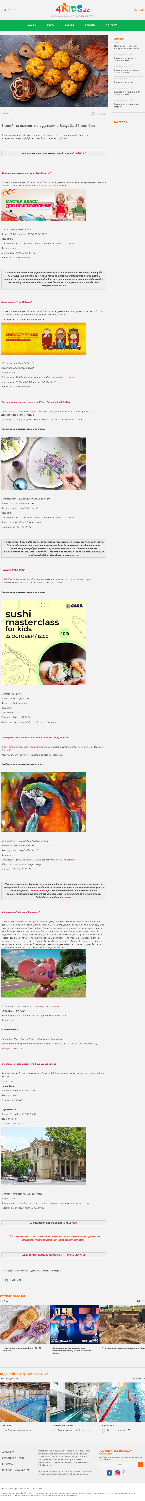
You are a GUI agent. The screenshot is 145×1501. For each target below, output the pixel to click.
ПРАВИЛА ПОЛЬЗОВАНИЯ (16, 1470)
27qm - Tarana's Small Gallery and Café (20, 411)
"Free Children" (36, 182)
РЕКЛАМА (7, 1464)
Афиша (32, 25)
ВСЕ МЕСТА (139, 1378)
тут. (76, 555)
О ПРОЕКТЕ (111, 25)
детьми (35, 1271)
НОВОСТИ (90, 25)
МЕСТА (50, 25)
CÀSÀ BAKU (7, 579)
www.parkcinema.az (50, 1006)
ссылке (70, 517)
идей (10, 1271)
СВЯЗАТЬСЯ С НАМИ (13, 1458)
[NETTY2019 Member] (129, 1473)
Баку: (45, 1271)
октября (55, 1271)
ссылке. (71, 243)
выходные (22, 1271)
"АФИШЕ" (80, 153)
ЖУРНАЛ (69, 25)
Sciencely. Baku (91, 282)
